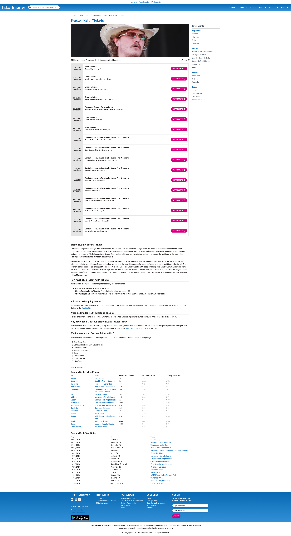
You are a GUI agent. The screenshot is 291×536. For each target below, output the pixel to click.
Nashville (74, 381)
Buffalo (73, 378)
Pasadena (75, 389)
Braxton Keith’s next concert (144, 305)
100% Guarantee (102, 503)
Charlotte (74, 408)
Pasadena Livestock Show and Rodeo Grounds (105, 390)
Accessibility (151, 505)
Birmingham (75, 403)
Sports (243, 7)
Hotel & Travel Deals (128, 503)
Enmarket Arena (101, 411)
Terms (149, 498)
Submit (176, 516)
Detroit (73, 424)
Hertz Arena (99, 413)
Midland (74, 397)
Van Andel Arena (101, 427)
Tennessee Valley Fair (103, 384)
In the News (125, 505)
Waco (73, 394)
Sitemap (150, 508)
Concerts (233, 7)
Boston (73, 416)
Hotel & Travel (265, 7)
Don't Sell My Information (156, 503)
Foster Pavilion (101, 394)
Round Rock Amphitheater (105, 387)
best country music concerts (137, 328)
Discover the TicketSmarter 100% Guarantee (146, 2)
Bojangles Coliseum (102, 408)
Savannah (74, 411)
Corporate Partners (128, 498)
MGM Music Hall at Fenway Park (163, 475)
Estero (73, 413)
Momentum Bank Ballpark (105, 397)
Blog (123, 508)
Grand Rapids (76, 427)
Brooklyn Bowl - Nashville (105, 381)
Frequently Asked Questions (106, 501)
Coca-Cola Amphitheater (104, 403)
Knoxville (74, 384)
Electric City (86, 308)
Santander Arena (101, 421)
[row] (130, 69)
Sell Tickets (282, 7)
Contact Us (100, 498)
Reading (74, 421)
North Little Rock (77, 405)
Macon (73, 400)
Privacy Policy (152, 501)
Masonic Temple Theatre (104, 424)
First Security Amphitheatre (105, 405)
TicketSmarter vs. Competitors (132, 501)
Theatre (253, 7)
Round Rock (75, 387)
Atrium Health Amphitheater (105, 400)
